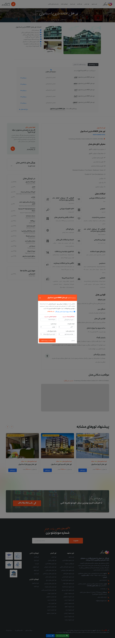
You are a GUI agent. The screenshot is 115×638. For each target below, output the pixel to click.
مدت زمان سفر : (70, 331)
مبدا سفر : (53, 324)
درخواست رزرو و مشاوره (47, 340)
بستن (73, 340)
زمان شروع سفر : (51, 331)
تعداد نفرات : (70, 324)
